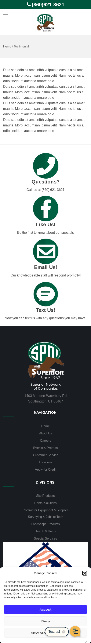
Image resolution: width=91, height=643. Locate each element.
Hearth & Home (45, 531)
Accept (45, 609)
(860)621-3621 (48, 4)
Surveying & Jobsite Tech (45, 516)
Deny (45, 621)
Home (7, 46)
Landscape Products (45, 524)
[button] (85, 573)
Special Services (45, 538)
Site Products (45, 495)
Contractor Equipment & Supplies (46, 510)
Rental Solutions (45, 503)
